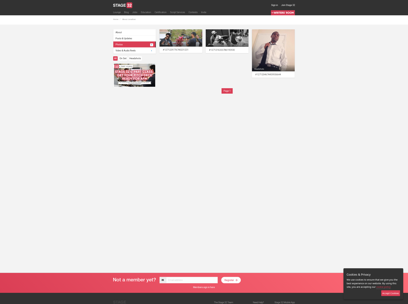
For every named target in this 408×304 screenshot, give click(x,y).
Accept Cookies (390, 293)
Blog (126, 12)
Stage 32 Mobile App (284, 302)
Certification (161, 12)
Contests (193, 12)
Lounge (117, 12)
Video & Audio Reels (134, 50)
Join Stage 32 (288, 5)
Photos (134, 44)
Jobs (134, 12)
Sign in (274, 5)
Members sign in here (204, 287)
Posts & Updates (124, 38)
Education (146, 12)
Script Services (177, 12)
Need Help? (258, 302)
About (119, 32)
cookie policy (383, 286)
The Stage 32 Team (223, 302)
